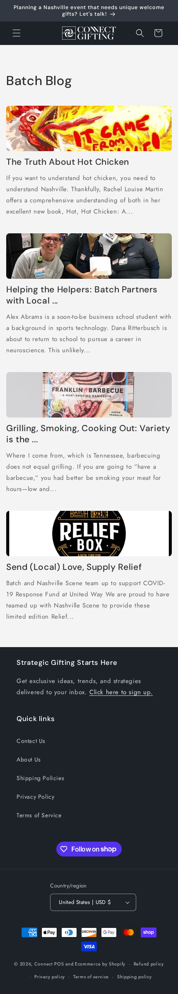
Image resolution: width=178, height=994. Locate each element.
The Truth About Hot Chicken (67, 162)
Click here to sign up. (121, 692)
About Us (29, 759)
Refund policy (149, 964)
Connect (43, 964)
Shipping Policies (40, 778)
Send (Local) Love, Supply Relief (74, 567)
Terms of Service (39, 815)
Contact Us (31, 741)
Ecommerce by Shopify (100, 964)
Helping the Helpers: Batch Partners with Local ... (82, 295)
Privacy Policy (35, 796)
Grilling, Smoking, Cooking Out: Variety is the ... (88, 434)
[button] (16, 33)
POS (59, 964)
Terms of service (91, 976)
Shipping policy (134, 976)
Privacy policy (49, 976)
